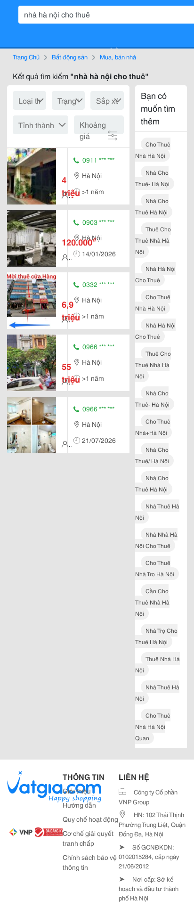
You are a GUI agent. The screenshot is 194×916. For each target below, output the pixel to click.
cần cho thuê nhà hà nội (152, 602)
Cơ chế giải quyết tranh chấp (88, 838)
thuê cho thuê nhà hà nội (153, 240)
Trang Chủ (26, 56)
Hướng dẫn (79, 805)
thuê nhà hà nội (157, 664)
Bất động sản (70, 56)
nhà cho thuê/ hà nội (152, 455)
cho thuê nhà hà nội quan (152, 726)
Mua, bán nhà (118, 56)
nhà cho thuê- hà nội (152, 178)
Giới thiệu (77, 790)
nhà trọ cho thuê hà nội (156, 636)
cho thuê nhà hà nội (152, 149)
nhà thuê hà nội (157, 511)
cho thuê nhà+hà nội (152, 426)
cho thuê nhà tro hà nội (154, 568)
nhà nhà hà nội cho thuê (156, 539)
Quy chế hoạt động (90, 819)
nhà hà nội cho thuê (155, 274)
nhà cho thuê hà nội (152, 206)
